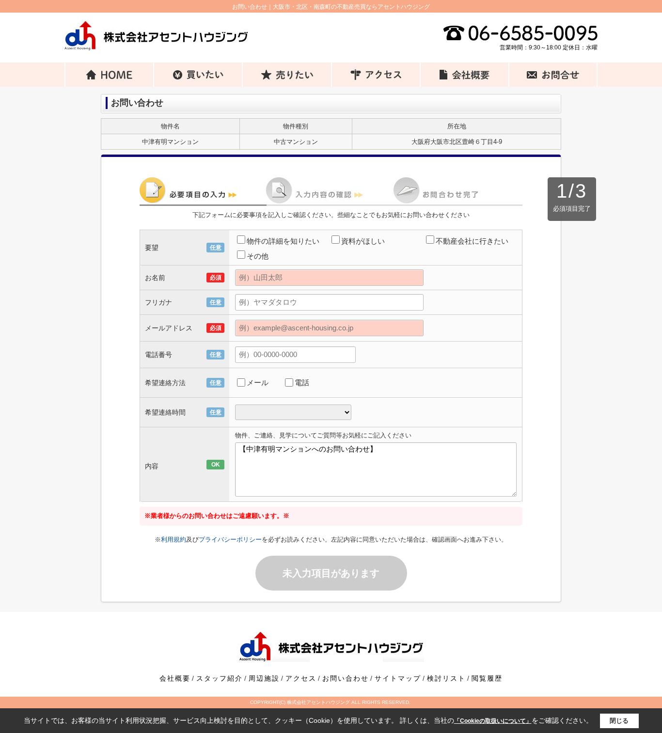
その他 (257, 256)
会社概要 (174, 678)
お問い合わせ (345, 678)
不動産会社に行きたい (472, 241)
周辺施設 (264, 678)
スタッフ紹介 (219, 678)
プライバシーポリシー (230, 539)
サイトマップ (398, 678)
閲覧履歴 (487, 678)
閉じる (619, 720)
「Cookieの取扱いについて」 (493, 720)
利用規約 (173, 539)
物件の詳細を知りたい (283, 241)
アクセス (300, 678)
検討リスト (446, 678)
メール (257, 382)
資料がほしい (363, 241)
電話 (302, 382)
